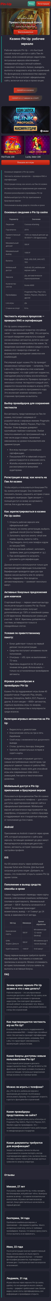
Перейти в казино (25, 90)
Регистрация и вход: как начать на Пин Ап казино (25, 184)
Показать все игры (25, 162)
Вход (31, 4)
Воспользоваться (25, 32)
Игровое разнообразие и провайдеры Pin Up (23, 193)
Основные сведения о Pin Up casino (19, 172)
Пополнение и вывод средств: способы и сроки (24, 205)
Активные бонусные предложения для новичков (25, 188)
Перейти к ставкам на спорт (25, 98)
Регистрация (43, 4)
